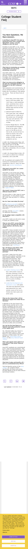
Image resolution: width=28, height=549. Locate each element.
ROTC (5, 28)
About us (5, 532)
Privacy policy (6, 530)
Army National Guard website (13, 338)
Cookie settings (13, 536)
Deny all (13, 541)
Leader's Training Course (13, 270)
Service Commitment (16, 165)
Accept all (13, 545)
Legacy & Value (9, 187)
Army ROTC (16, 211)
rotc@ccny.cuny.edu (11, 204)
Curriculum (16, 245)
